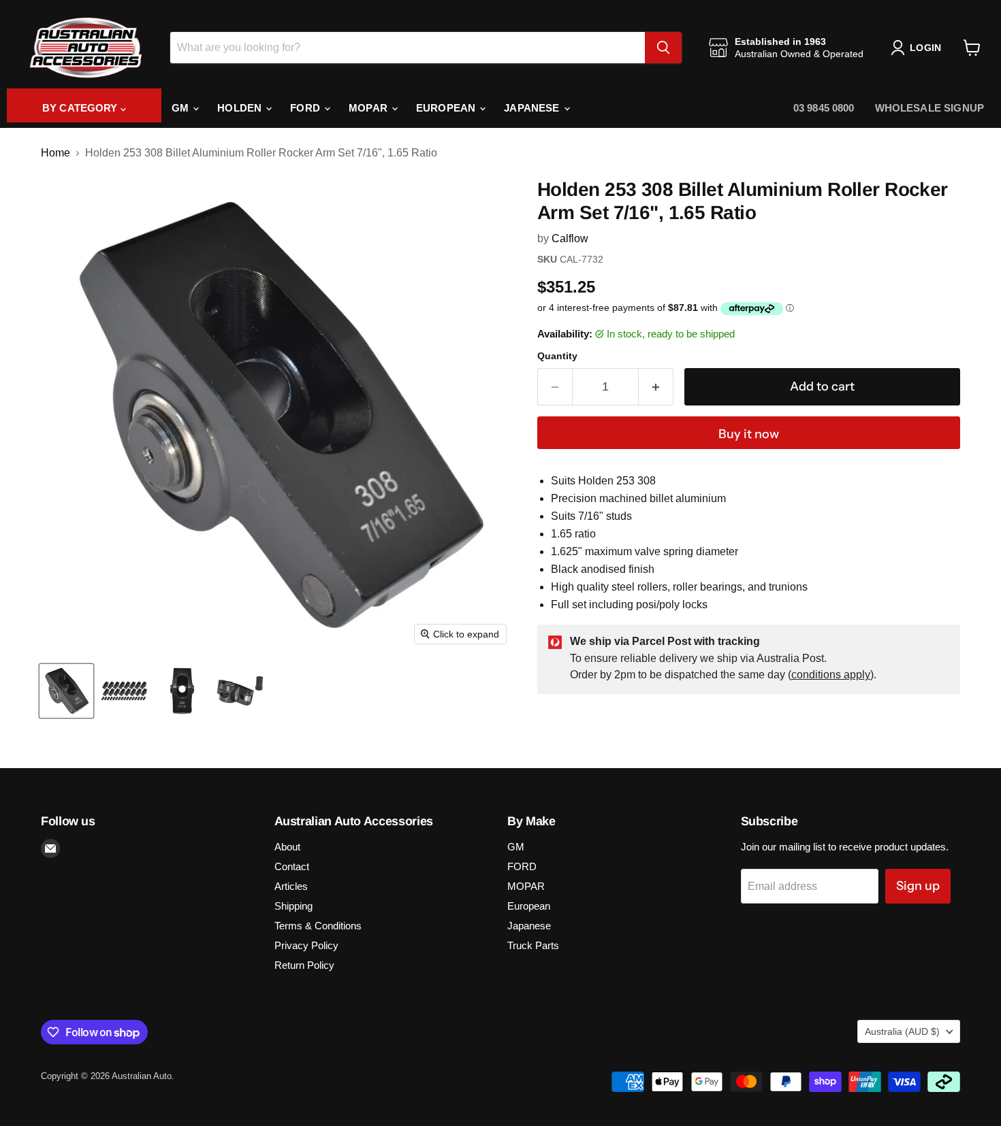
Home (55, 153)
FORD (306, 108)
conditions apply (830, 674)
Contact (291, 866)
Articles (291, 886)
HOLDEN (240, 108)
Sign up (918, 885)
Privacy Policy (306, 945)
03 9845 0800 (824, 108)
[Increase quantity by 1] (656, 386)
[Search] (663, 47)
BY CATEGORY (81, 108)
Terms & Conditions (318, 925)
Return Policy (304, 965)
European (447, 108)
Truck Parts (533, 945)
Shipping (293, 906)
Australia (902, 1031)
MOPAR (369, 108)
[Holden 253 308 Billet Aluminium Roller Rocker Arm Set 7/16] (66, 691)
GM (181, 108)
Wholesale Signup (929, 108)
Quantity (557, 355)
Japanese (533, 108)
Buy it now (748, 434)
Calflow (570, 238)
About (287, 846)
